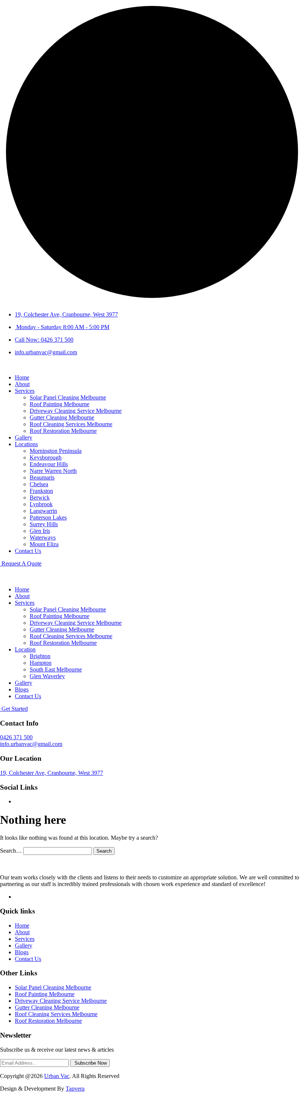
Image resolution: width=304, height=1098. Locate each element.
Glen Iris (40, 531)
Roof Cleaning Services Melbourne (71, 424)
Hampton (41, 663)
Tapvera (75, 1088)
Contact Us (28, 551)
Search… (11, 850)
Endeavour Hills (49, 464)
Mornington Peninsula (56, 451)
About (22, 384)
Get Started (14, 709)
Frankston (41, 491)
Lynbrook (41, 504)
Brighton (40, 656)
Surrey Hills (44, 524)
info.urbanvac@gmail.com (46, 352)
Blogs (22, 689)
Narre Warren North (53, 471)
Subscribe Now (90, 1063)
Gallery (23, 437)
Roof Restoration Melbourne (63, 431)
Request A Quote (21, 563)
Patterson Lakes (48, 517)
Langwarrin (43, 511)
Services (24, 391)
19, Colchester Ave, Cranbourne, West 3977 (66, 314)
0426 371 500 (16, 737)
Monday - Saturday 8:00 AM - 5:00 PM (62, 327)
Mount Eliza (44, 544)
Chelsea (39, 484)
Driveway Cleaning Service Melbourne (76, 411)
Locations (26, 444)
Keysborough (46, 457)
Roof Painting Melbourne (59, 404)
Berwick (40, 497)
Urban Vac (56, 1076)
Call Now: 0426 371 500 (44, 339)
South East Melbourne (56, 669)
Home (22, 377)
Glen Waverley (47, 676)
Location (25, 649)
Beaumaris (42, 477)
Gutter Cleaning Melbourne (62, 417)
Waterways (43, 537)
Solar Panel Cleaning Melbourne (68, 397)
